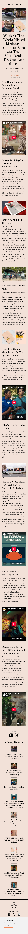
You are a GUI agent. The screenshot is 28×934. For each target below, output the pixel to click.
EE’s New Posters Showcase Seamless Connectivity (14, 773)
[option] (14, 209)
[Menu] (2, 4)
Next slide (26, 209)
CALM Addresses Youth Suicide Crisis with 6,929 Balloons (14, 840)
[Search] (25, 5)
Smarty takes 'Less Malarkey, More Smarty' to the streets (14, 756)
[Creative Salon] (14, 5)
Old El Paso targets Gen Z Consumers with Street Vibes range (14, 875)
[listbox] (14, 209)
